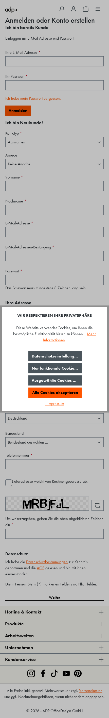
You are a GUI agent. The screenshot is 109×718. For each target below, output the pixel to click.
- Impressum (54, 403)
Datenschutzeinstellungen (55, 356)
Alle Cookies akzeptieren (55, 392)
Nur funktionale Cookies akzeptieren (57, 368)
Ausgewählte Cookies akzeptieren (57, 380)
